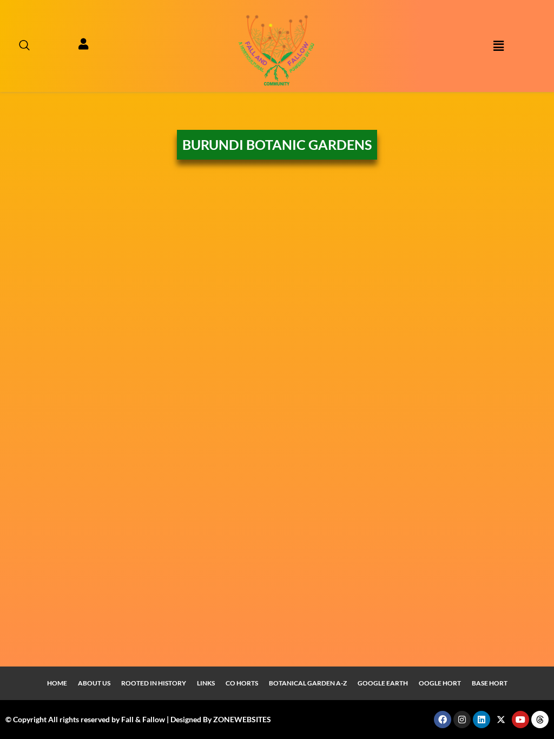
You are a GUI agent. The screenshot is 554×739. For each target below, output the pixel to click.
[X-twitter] (501, 719)
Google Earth (383, 683)
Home (57, 683)
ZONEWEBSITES (242, 719)
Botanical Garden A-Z (308, 683)
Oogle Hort (440, 683)
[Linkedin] (481, 719)
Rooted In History (153, 683)
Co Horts (242, 683)
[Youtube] (520, 719)
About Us (94, 683)
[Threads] (540, 719)
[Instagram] (462, 719)
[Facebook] (442, 719)
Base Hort (489, 683)
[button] (19, 46)
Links (206, 683)
